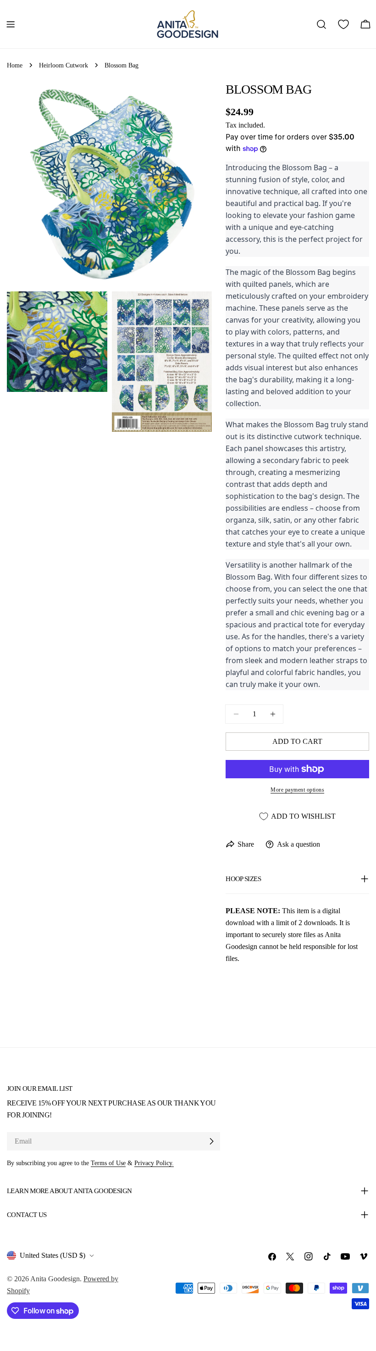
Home (14, 65)
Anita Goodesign (55, 1279)
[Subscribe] (211, 1141)
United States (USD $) (52, 1255)
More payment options (297, 790)
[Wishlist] (343, 24)
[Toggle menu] (10, 24)
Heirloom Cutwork (63, 65)
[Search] (321, 24)
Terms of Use (108, 1163)
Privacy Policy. (154, 1163)
